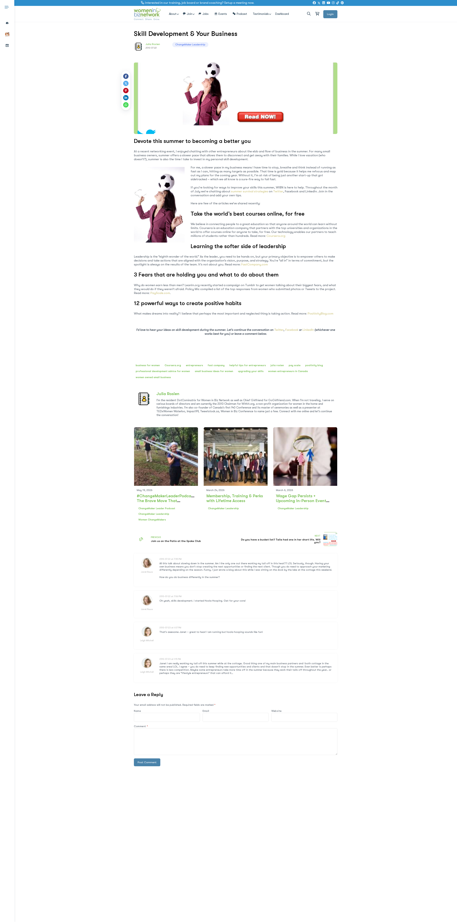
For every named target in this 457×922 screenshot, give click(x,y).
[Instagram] (333, 3)
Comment (141, 726)
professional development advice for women (163, 371)
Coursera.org (276, 236)
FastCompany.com (254, 264)
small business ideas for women (214, 371)
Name (137, 710)
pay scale (294, 365)
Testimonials (261, 14)
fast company (216, 365)
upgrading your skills (250, 371)
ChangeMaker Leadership (190, 44)
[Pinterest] (126, 90)
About (172, 14)
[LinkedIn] (323, 3)
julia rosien (277, 365)
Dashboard (282, 14)
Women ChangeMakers (152, 519)
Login (330, 14)
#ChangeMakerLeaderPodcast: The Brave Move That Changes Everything (166, 501)
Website (276, 710)
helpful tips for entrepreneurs (247, 365)
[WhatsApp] (126, 105)
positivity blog (314, 365)
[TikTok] (337, 3)
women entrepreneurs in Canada (288, 371)
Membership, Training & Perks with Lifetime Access (234, 498)
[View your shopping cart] (317, 14)
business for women (148, 365)
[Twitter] (319, 3)
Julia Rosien (152, 44)
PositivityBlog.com (320, 313)
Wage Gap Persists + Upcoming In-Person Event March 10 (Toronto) (301, 501)
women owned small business (153, 377)
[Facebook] (314, 3)
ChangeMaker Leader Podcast (156, 508)
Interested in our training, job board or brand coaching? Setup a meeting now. (199, 2)
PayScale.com (160, 293)
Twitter (278, 191)
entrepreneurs (194, 365)
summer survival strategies (249, 191)
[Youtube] (328, 3)
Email (206, 710)
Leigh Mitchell (147, 640)
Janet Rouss (147, 572)
